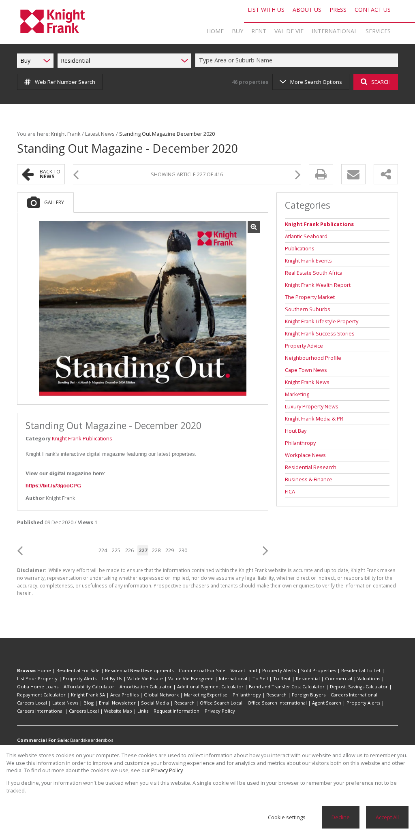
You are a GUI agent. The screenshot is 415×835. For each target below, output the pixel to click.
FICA (290, 491)
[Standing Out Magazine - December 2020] (143, 309)
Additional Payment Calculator (210, 686)
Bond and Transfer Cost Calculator (287, 686)
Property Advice (304, 345)
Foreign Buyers (308, 695)
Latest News (100, 133)
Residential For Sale (78, 670)
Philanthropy (300, 442)
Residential (308, 678)
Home (44, 670)
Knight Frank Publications (82, 438)
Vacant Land (244, 670)
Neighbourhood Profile (313, 357)
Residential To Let (361, 670)
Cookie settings (287, 817)
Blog (88, 703)
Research (276, 695)
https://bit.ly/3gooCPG (53, 486)
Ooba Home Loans (37, 686)
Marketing (297, 394)
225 (116, 550)
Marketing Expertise (205, 695)
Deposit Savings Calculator (359, 686)
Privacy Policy (220, 711)
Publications (299, 248)
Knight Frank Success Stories (320, 333)
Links (142, 711)
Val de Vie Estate (145, 678)
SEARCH (381, 81)
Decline (341, 817)
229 (169, 550)
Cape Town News (306, 370)
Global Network (161, 695)
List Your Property (37, 678)
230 (183, 550)
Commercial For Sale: (43, 740)
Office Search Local (221, 703)
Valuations (368, 678)
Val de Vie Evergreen (191, 678)
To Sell (260, 678)
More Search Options (316, 81)
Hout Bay (295, 430)
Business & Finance (308, 479)
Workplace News (305, 455)
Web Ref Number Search (65, 81)
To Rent (282, 678)
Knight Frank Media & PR (314, 418)
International (233, 678)
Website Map (118, 711)
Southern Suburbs (307, 309)
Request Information (176, 711)
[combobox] (298, 60)
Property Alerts (279, 670)
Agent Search (326, 703)
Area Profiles (124, 695)
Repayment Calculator (41, 695)
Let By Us (112, 678)
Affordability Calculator (89, 686)
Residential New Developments (139, 670)
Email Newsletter (117, 703)
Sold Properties (318, 670)
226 (129, 550)
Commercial (338, 678)
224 (102, 550)
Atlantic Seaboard (306, 236)
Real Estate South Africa (313, 272)
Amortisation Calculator (146, 686)
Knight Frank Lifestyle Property (321, 321)
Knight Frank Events (308, 260)
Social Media (155, 703)
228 (156, 550)
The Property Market (310, 297)
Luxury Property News (311, 406)
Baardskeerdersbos (91, 740)
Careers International (354, 695)
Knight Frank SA (88, 695)
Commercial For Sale (202, 670)
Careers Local (32, 703)
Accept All (387, 817)
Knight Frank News (307, 382)
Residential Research (310, 467)
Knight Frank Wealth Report (318, 284)
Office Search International (277, 703)
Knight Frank (66, 133)
